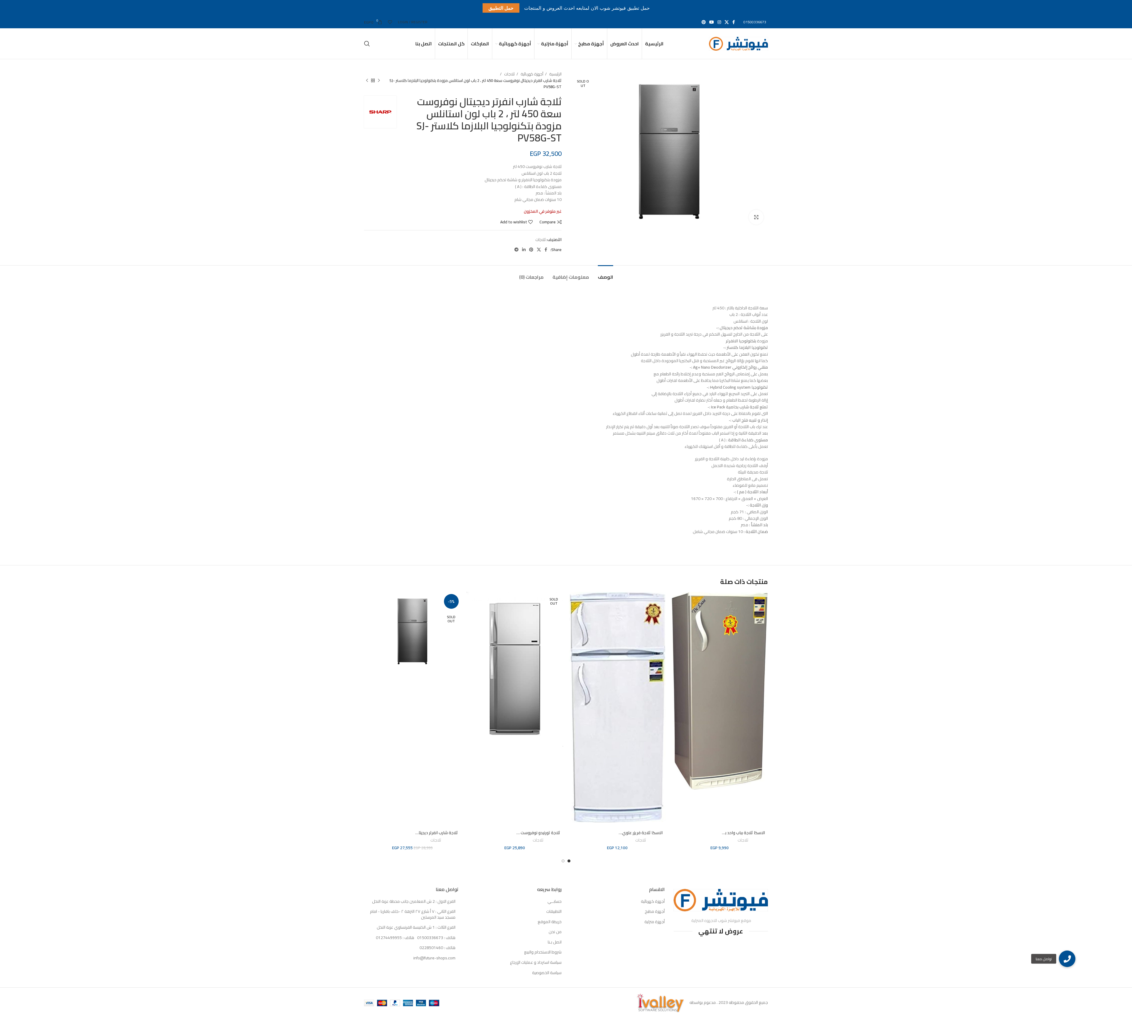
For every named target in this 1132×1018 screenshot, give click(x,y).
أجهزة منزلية (654, 922)
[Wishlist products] (390, 22)
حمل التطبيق (501, 8)
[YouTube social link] (712, 22)
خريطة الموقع (550, 922)
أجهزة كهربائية (531, 74)
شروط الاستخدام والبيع (543, 952)
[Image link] (721, 900)
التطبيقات (554, 912)
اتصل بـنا (555, 942)
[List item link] (411, 938)
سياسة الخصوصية (547, 973)
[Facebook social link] (733, 22)
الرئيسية (555, 74)
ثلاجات (509, 74)
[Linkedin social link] (523, 249)
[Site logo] (738, 43)
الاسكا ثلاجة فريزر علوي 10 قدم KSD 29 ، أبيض (623, 832)
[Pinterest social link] (704, 22)
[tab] (605, 274)
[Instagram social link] (719, 22)
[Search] (367, 44)
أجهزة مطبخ (655, 912)
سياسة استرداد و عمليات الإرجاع (536, 963)
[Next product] (367, 80)
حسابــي (554, 902)
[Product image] (720, 710)
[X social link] (726, 22)
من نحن (555, 932)
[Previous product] (379, 80)
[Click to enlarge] (756, 217)
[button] (1067, 959)
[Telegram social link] (516, 249)
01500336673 (754, 22)
